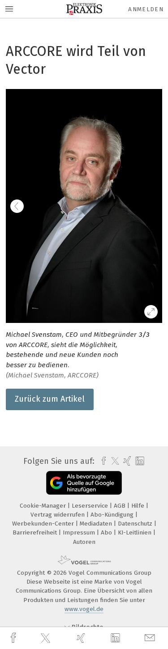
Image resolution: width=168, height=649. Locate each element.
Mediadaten (97, 523)
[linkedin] (116, 638)
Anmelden (146, 9)
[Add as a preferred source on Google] (84, 483)
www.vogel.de (84, 609)
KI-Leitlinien (135, 532)
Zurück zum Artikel (50, 399)
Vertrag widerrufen (58, 514)
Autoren (84, 542)
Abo (107, 532)
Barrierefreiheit (36, 532)
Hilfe (138, 505)
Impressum (80, 532)
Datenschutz (136, 523)
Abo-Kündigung (112, 514)
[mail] (151, 638)
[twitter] (46, 638)
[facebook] (14, 638)
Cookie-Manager (44, 505)
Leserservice (91, 505)
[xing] (82, 638)
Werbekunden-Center (44, 523)
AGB (120, 505)
